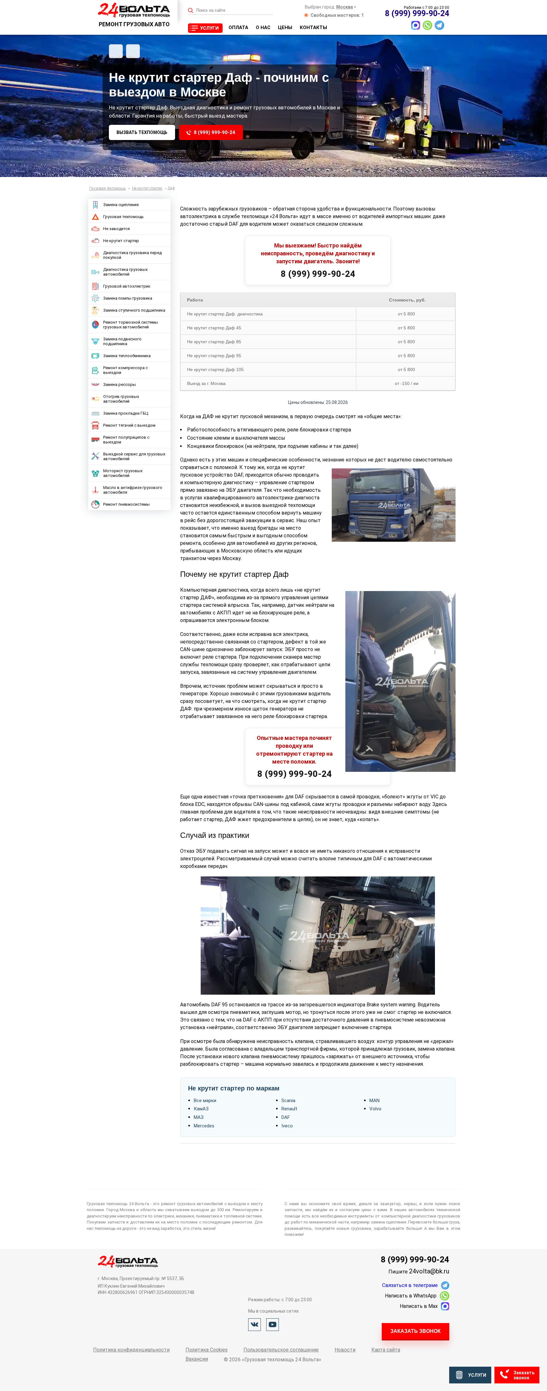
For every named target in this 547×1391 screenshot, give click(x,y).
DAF (285, 1117)
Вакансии (196, 1359)
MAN (374, 1100)
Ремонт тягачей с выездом (129, 425)
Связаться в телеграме (410, 1285)
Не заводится (116, 228)
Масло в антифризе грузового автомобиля (132, 490)
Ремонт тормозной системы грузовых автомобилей (130, 324)
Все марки (205, 1100)
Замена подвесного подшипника (122, 341)
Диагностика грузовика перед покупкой (132, 255)
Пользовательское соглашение (281, 1350)
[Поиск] (190, 10)
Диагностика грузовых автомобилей (125, 272)
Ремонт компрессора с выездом (125, 370)
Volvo (375, 1109)
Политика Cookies (206, 1350)
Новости (345, 1350)
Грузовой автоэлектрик (126, 286)
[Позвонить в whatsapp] (427, 25)
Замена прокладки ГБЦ (125, 413)
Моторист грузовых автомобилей (122, 473)
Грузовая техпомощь (123, 216)
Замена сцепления (121, 204)
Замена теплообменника (127, 355)
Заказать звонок (415, 1331)
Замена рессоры (119, 384)
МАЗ (199, 1117)
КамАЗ (201, 1109)
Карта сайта (385, 1350)
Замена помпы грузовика (127, 298)
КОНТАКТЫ (313, 27)
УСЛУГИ (209, 28)
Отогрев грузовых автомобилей (121, 399)
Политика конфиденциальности (131, 1350)
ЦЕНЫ (285, 27)
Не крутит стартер (121, 240)
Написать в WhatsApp (411, 1296)
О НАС (263, 27)
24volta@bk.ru (429, 1271)
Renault (289, 1109)
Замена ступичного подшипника (134, 310)
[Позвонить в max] (415, 25)
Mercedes (204, 1126)
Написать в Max (419, 1306)
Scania (288, 1100)
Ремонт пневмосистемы (126, 504)
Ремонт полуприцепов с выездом (126, 439)
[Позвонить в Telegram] (439, 25)
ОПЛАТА (238, 27)
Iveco (287, 1126)
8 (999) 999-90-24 (214, 132)
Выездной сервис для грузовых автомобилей (134, 456)
